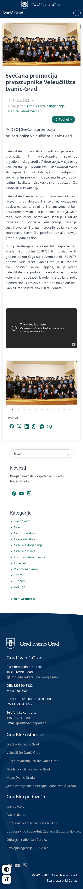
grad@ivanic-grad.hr (31, 723)
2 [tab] (18, 410)
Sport (18, 575)
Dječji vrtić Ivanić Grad (23, 744)
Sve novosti (22, 521)
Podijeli (63, 119)
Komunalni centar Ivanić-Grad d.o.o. (33, 823)
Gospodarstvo (24, 533)
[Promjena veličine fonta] (6, 879)
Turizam (20, 581)
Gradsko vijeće (24, 551)
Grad (30, 106)
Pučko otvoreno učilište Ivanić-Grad (32, 761)
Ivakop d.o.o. (16, 806)
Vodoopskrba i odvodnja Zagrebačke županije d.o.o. (44, 831)
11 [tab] (70, 410)
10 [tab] (65, 410)
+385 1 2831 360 (18, 718)
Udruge (19, 587)
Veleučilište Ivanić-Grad (24, 752)
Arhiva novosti (25, 599)
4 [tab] (30, 410)
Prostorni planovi (26, 569)
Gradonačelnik (24, 539)
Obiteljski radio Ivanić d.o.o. (27, 840)
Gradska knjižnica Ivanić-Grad (28, 769)
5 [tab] (36, 410)
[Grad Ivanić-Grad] (32, 643)
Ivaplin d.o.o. (16, 815)
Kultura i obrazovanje (23, 111)
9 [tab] (59, 410)
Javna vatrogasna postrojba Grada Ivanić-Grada (41, 786)
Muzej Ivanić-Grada (21, 777)
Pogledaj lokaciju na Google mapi (35, 677)
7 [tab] (47, 410)
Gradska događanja (50, 106)
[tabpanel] (41, 383)
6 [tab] (41, 410)
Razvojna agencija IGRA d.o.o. (28, 848)
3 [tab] (24, 410)
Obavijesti (21, 563)
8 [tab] (53, 410)
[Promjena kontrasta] (6, 869)
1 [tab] (12, 410)
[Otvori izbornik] (77, 13)
